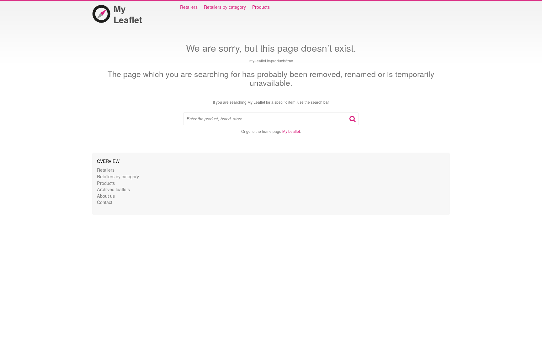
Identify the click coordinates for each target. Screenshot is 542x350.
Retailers (189, 7)
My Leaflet (128, 14)
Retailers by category (225, 7)
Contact (104, 202)
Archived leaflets (113, 189)
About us (106, 195)
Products (261, 7)
